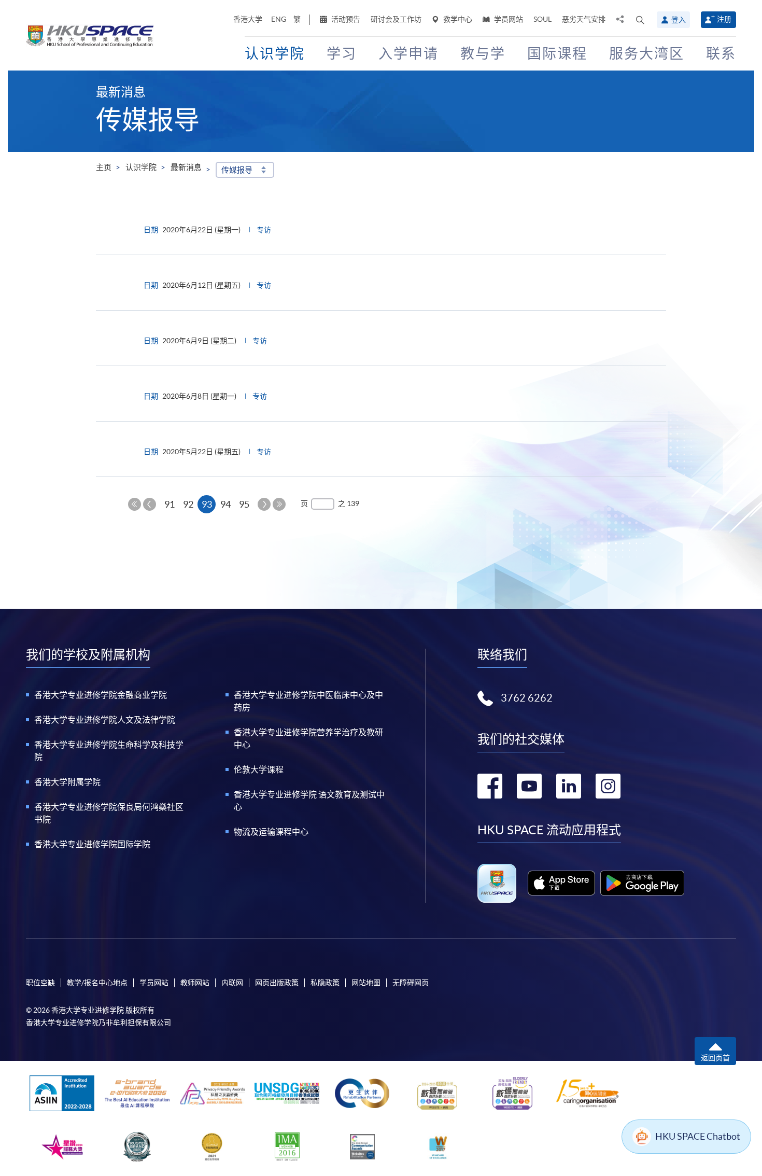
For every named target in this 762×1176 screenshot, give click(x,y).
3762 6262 (527, 698)
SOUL (542, 19)
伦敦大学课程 (259, 769)
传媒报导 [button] (236, 169)
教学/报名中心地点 (97, 982)
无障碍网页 (410, 982)
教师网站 (194, 982)
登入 (678, 20)
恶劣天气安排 (583, 19)
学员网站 (507, 19)
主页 (103, 167)
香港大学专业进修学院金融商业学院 (100, 694)
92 (188, 504)
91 (169, 504)
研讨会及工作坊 (396, 19)
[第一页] (134, 504)
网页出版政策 (277, 982)
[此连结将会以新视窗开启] (562, 883)
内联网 (232, 982)
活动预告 (345, 19)
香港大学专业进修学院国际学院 (92, 844)
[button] (640, 19)
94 (225, 504)
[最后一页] (279, 504)
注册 (724, 19)
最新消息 (186, 167)
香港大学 (247, 19)
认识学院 (141, 167)
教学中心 (457, 19)
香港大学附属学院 (67, 782)
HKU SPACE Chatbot (697, 1136)
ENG (278, 19)
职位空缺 (40, 982)
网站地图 (365, 982)
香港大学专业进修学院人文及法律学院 (104, 719)
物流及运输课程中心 (271, 831)
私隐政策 (325, 982)
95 (244, 504)
